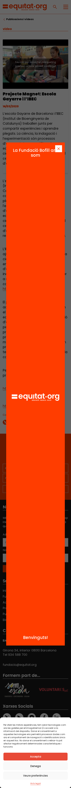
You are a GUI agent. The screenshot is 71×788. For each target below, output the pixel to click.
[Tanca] (58, 148)
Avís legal (35, 783)
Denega (35, 766)
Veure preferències (35, 775)
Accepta (35, 756)
